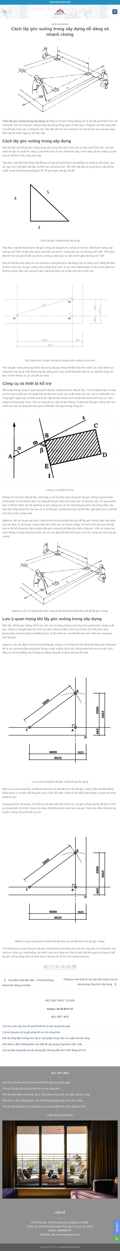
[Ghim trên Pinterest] (68, 967)
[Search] (114, 11)
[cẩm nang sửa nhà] (60, 12)
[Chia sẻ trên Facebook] (51, 967)
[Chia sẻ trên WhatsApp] (45, 967)
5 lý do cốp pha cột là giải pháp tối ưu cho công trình (31, 1032)
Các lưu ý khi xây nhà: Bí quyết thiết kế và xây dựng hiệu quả (36, 1026)
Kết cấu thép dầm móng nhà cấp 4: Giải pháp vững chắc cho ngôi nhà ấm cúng (46, 1038)
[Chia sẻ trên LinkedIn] (74, 967)
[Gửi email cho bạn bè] (62, 967)
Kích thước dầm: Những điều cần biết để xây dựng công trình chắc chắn (42, 1044)
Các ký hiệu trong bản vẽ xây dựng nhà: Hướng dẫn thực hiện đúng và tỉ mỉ (44, 1050)
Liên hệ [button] (117, 1227)
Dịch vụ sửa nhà (60, 24)
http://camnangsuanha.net (65, 1234)
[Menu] (4, 11)
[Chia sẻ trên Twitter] (57, 967)
